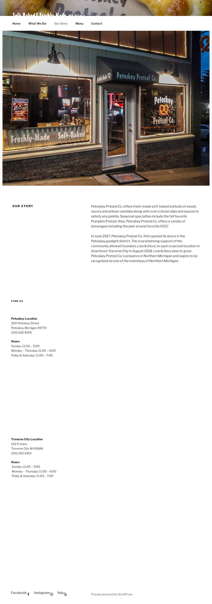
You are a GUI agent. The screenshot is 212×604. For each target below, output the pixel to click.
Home (16, 23)
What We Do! (37, 23)
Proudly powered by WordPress (111, 594)
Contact (96, 23)
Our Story (61, 23)
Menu (79, 23)
